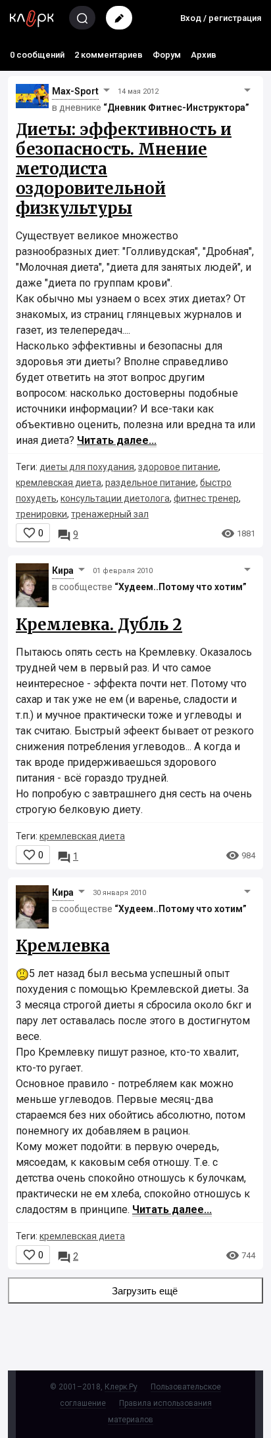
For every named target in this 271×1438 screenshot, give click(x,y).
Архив (203, 55)
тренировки (41, 514)
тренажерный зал (110, 514)
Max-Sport (75, 91)
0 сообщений (37, 55)
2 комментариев (108, 55)
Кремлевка (63, 946)
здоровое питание (178, 467)
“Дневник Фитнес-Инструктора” (176, 107)
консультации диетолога (115, 498)
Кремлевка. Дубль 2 (99, 624)
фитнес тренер (206, 498)
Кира (63, 570)
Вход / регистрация (220, 18)
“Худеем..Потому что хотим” (180, 587)
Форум (167, 55)
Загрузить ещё (145, 1290)
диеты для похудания (86, 467)
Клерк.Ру (121, 1386)
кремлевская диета (58, 482)
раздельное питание (150, 482)
